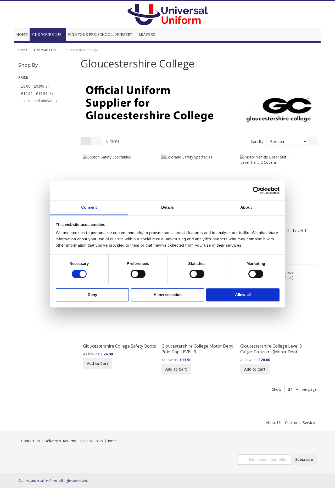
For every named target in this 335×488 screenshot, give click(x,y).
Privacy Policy (91, 440)
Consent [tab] (89, 207)
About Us (274, 422)
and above (42, 100)
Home (23, 50)
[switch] (138, 274)
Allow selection (168, 294)
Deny (92, 294)
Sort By (257, 141)
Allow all (243, 294)
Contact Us (30, 440)
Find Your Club (45, 50)
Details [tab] (167, 207)
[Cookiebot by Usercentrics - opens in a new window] (257, 190)
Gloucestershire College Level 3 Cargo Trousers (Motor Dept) (271, 349)
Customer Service (300, 422)
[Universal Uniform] (167, 14)
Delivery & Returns (60, 440)
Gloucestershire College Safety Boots (119, 346)
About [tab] (246, 207)
